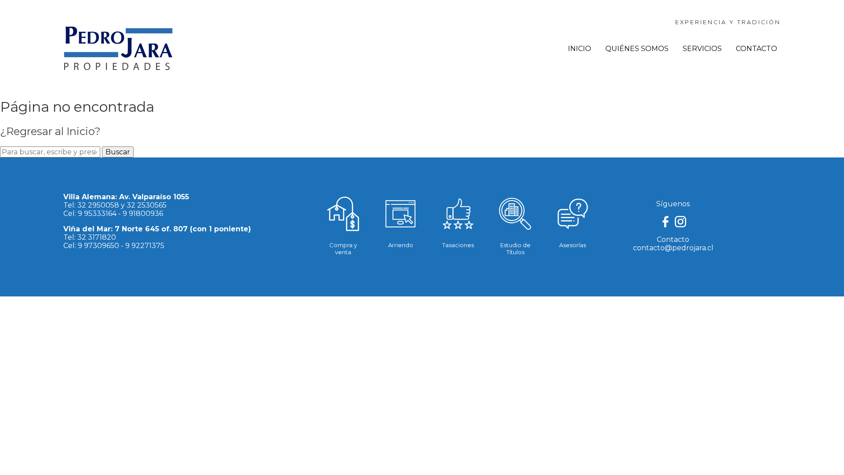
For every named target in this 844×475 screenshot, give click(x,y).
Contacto (756, 48)
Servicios (702, 48)
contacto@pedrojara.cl (673, 248)
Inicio (579, 48)
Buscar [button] (118, 152)
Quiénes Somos (637, 48)
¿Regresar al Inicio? (50, 131)
